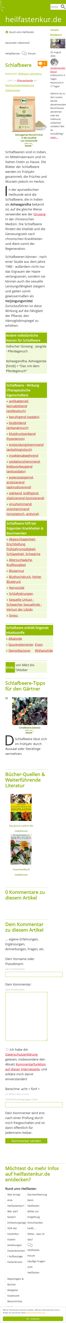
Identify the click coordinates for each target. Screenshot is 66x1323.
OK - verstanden (33, 1318)
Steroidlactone (19, 650)
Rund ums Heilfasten (21, 32)
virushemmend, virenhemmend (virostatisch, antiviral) (23, 509)
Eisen (39, 644)
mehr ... (54, 137)
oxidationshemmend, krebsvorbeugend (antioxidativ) (23, 466)
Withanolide (44, 650)
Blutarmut (16, 571)
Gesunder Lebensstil (17, 42)
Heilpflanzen (12, 53)
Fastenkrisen (14, 1262)
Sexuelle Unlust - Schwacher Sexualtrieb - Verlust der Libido (24, 604)
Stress (13, 615)
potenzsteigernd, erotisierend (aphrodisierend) (20, 482)
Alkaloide (15, 638)
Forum (32, 53)
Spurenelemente (20, 644)
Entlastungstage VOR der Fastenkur (16, 1228)
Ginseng (39, 214)
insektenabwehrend (23, 455)
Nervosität (16, 588)
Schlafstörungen (21, 593)
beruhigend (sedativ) (24, 417)
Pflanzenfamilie (25, 80)
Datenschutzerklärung (35, 1312)
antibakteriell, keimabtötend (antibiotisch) (18, 406)
